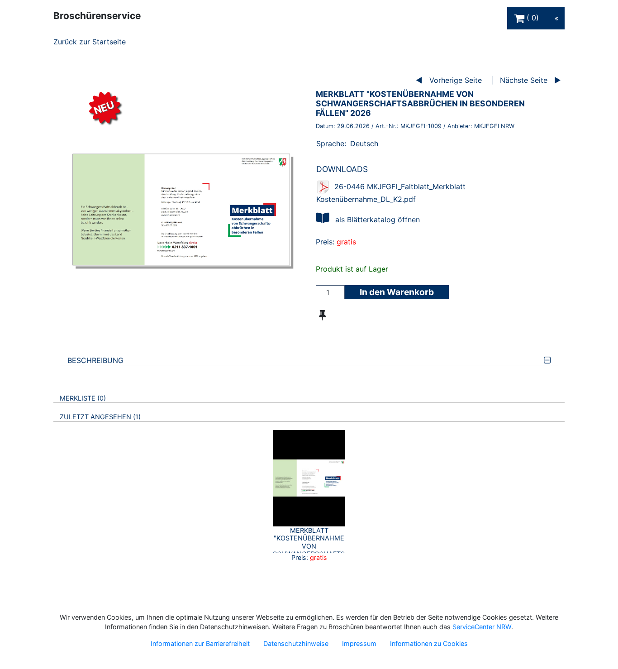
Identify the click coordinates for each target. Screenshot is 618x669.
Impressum (359, 643)
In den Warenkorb (397, 292)
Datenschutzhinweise (295, 643)
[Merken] (322, 315)
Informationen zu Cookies (429, 643)
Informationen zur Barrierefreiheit (200, 643)
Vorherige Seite (455, 80)
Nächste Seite (523, 80)
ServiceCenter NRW (481, 627)
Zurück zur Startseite (89, 41)
